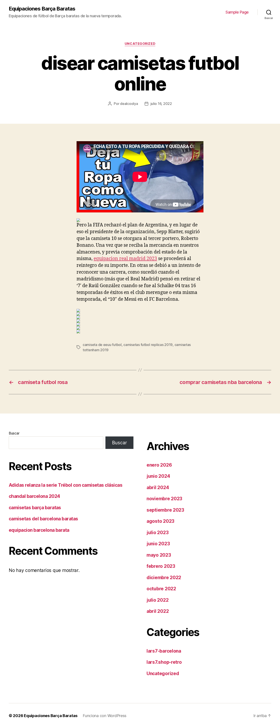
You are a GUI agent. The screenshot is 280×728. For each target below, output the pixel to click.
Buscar (14, 433)
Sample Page (237, 12)
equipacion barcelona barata (39, 530)
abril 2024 (158, 487)
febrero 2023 (161, 566)
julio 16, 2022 (161, 103)
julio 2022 (157, 600)
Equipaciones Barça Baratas (42, 8)
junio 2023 (158, 543)
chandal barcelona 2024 (34, 496)
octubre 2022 (161, 588)
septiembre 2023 (165, 510)
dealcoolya (129, 103)
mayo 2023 (159, 555)
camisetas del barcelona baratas (43, 518)
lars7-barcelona (164, 651)
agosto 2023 (160, 521)
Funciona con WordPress (104, 715)
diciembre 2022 (164, 577)
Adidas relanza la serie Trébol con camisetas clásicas (65, 485)
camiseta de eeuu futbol (102, 344)
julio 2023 (157, 532)
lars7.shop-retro (164, 662)
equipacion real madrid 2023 (125, 259)
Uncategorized (140, 44)
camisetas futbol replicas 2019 (148, 344)
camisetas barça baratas (35, 507)
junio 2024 (158, 476)
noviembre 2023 (164, 498)
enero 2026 (159, 465)
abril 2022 (158, 611)
